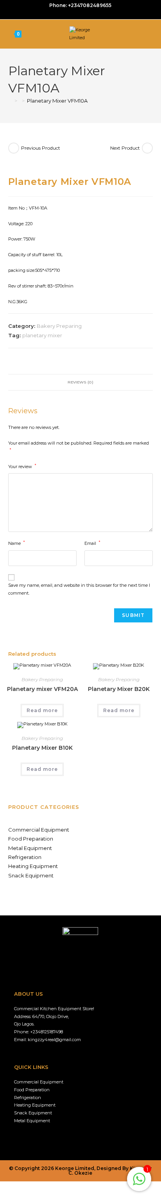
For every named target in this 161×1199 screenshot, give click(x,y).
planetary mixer (42, 335)
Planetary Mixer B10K (42, 747)
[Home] (10, 101)
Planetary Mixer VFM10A (57, 101)
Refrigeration (24, 857)
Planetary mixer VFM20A (42, 689)
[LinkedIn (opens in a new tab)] (89, 13)
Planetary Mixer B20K (119, 689)
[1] (139, 1183)
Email (92, 543)
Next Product (125, 148)
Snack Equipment (31, 875)
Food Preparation (30, 839)
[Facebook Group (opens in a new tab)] (72, 13)
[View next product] (147, 148)
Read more (42, 710)
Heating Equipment (33, 866)
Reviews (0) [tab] (80, 382)
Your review (22, 466)
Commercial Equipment (38, 829)
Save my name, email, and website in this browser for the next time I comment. (79, 589)
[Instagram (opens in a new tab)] (81, 13)
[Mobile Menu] (151, 34)
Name (16, 543)
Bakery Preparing (59, 326)
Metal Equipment (30, 848)
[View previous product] (13, 148)
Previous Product (40, 148)
